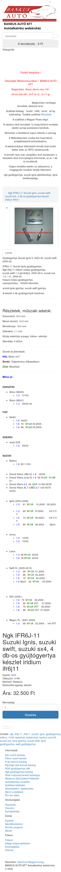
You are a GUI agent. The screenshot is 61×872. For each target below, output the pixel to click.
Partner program (14, 827)
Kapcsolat (10, 804)
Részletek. (46, 114)
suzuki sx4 (5, 740)
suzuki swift (33, 740)
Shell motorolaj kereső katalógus (22, 775)
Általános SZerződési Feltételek (22, 778)
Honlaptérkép (12, 811)
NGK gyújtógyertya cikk (17, 768)
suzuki (35, 734)
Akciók (8, 830)
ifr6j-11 (18, 734)
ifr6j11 (27, 734)
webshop (20, 737)
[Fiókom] (49, 1)
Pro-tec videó (12, 795)
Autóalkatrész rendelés (17, 781)
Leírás (8, 252)
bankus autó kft (47, 737)
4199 (11, 737)
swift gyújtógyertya (26, 744)
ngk (11, 734)
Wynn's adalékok (14, 792)
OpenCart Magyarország (30, 862)
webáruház (32, 737)
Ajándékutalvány (14, 824)
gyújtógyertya (53, 734)
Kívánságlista (12, 846)
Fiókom (9, 840)
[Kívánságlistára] (5, 727)
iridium (3, 737)
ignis (42, 734)
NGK (13, 675)
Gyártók (9, 820)
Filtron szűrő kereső (15, 758)
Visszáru (9, 808)
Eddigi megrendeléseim (17, 843)
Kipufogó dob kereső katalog (20, 765)
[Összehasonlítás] (9, 727)
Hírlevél (9, 850)
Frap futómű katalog (16, 761)
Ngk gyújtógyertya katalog (19, 771)
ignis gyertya (19, 740)
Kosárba (30, 715)
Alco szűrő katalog (15, 755)
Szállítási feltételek (15, 785)
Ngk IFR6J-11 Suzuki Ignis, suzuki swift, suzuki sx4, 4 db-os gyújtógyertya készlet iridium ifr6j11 (28, 196)
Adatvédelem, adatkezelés (19, 788)
